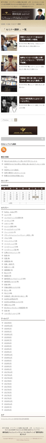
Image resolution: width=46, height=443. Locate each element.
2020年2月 (8, 328)
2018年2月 (8, 366)
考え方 (29, 69)
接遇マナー (8, 267)
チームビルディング (11, 229)
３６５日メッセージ (11, 313)
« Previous (5, 120)
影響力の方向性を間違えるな (14, 176)
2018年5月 (8, 360)
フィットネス (8, 232)
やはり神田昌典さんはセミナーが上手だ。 (31, 100)
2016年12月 (8, 401)
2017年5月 (8, 387)
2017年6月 (8, 384)
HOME (3, 24)
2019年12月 (8, 334)
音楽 (5, 310)
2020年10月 (8, 326)
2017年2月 (8, 395)
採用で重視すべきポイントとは (14, 173)
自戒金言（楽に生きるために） (14, 296)
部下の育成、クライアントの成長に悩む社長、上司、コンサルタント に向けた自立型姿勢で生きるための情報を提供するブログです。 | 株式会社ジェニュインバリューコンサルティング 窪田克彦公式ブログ (22, 4)
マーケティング (9, 244)
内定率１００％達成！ (11, 170)
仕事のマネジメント (11, 252)
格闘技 (6, 276)
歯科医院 (26, 418)
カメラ (6, 215)
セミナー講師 (40, 66)
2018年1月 (8, 369)
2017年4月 (8, 389)
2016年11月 (8, 404)
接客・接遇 (8, 264)
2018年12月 (8, 355)
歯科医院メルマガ (10, 281)
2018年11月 (8, 357)
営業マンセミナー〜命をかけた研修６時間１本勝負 (31, 38)
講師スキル (36, 46)
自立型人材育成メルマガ (12, 302)
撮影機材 (7, 270)
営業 (23, 46)
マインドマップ (9, 241)
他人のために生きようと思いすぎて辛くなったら (20, 161)
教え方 (28, 46)
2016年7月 (8, 407)
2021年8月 (8, 323)
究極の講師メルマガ (11, 287)
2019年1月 (8, 352)
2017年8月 (8, 381)
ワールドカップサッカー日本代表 (10, 418)
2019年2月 (8, 349)
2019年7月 (8, 340)
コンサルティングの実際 (12, 218)
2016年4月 (8, 410)
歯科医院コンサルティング (13, 279)
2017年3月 (8, 392)
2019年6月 (8, 343)
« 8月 (10, 203)
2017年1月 (8, 398)
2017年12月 (8, 372)
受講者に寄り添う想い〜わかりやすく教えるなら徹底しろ (31, 79)
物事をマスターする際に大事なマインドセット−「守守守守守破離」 (32, 60)
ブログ (40, 105)
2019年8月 (8, 337)
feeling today (34, 43)
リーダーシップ (9, 247)
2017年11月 (8, 375)
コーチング (8, 221)
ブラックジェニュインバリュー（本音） (17, 235)
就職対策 (7, 261)
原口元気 (21, 418)
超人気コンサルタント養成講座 (14, 308)
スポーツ (32, 66)
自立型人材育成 (9, 299)
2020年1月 (8, 331)
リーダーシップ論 (10, 250)
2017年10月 (8, 378)
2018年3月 (8, 363)
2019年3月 (8, 346)
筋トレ (6, 290)
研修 (8, 24)
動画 (5, 255)
